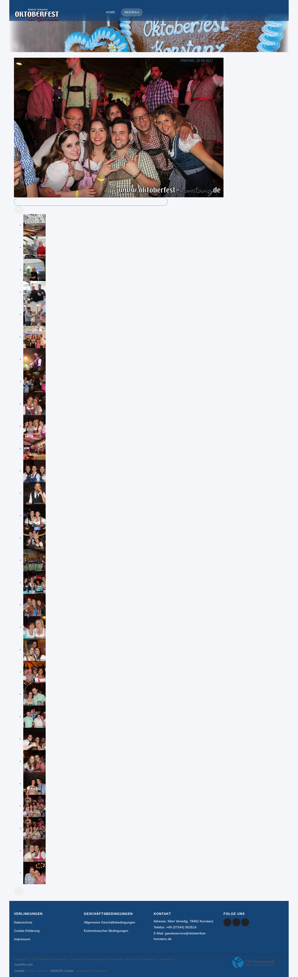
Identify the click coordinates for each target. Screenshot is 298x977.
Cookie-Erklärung (27, 931)
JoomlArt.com (23, 964)
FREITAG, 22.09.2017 (196, 60)
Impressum (22, 939)
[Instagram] (245, 922)
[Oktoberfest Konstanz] (37, 20)
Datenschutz (23, 922)
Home (110, 12)
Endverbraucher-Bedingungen (106, 931)
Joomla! (19, 971)
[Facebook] (227, 922)
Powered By (253, 962)
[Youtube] (236, 922)
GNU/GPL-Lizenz (62, 971)
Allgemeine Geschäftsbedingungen (109, 922)
